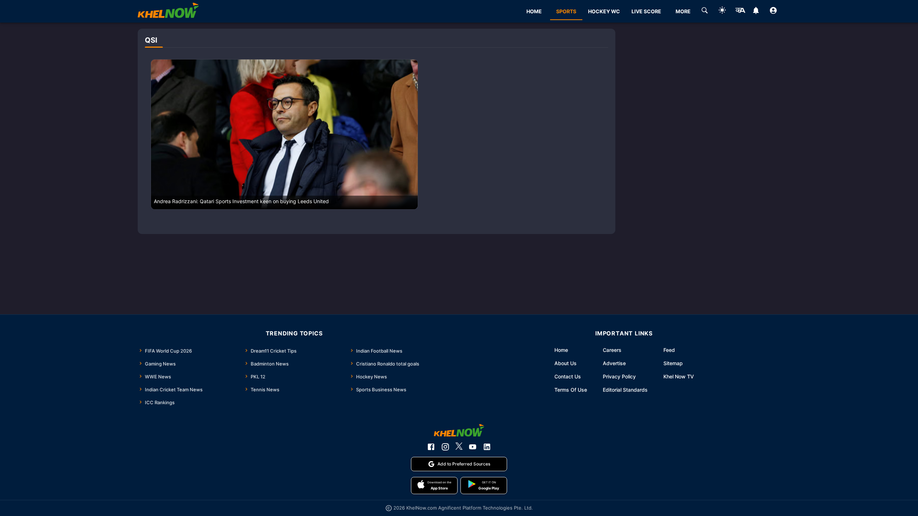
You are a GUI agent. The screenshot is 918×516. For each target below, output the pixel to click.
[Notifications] (756, 11)
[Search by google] (704, 11)
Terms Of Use (570, 390)
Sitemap (673, 363)
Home (561, 350)
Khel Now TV (678, 376)
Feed (669, 350)
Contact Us (567, 376)
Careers (612, 350)
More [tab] (683, 11)
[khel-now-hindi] (740, 11)
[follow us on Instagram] (445, 447)
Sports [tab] (566, 11)
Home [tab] (534, 11)
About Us (565, 363)
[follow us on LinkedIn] (487, 447)
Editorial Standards (625, 390)
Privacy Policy (619, 376)
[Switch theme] (722, 11)
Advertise (614, 363)
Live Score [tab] (646, 11)
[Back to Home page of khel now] (168, 11)
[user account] (773, 11)
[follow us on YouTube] (472, 447)
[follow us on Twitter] (459, 447)
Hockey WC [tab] (604, 11)
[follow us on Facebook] (431, 447)
